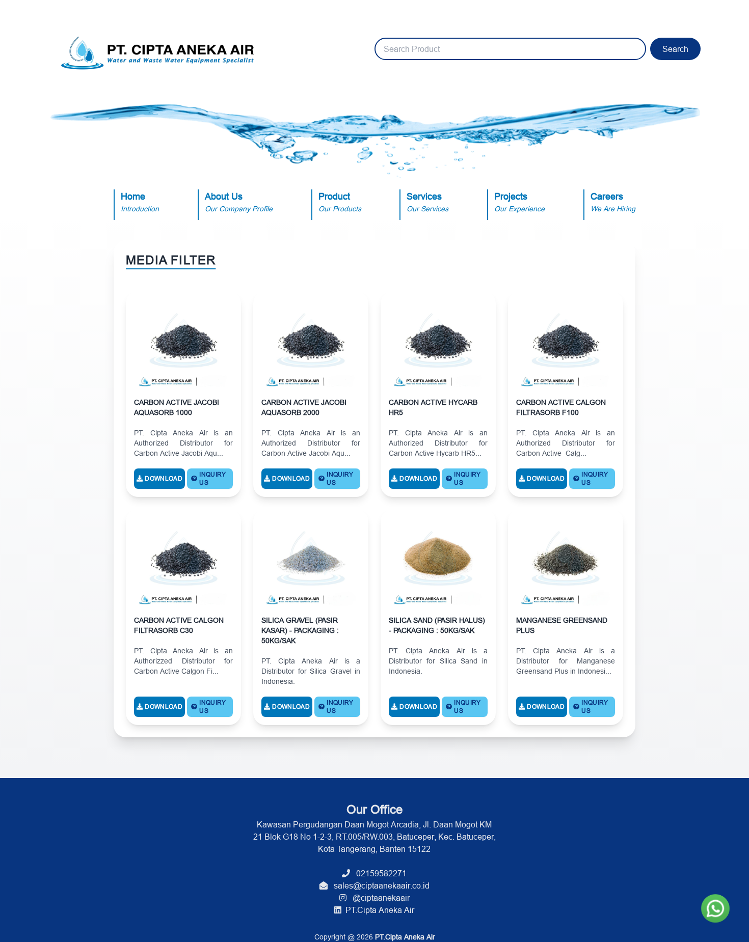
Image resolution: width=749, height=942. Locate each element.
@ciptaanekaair (378, 897)
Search (675, 48)
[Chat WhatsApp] (715, 908)
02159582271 (378, 873)
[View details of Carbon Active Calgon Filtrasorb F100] (565, 394)
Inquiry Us (212, 478)
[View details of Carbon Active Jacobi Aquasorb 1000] (183, 394)
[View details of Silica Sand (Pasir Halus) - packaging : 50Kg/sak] (438, 617)
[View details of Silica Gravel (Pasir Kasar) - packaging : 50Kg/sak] (310, 617)
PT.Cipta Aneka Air (377, 910)
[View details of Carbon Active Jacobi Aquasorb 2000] (310, 394)
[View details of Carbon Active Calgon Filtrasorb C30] (183, 617)
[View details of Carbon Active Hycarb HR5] (438, 394)
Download (163, 478)
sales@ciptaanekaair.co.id (379, 885)
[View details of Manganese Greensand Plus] (565, 617)
